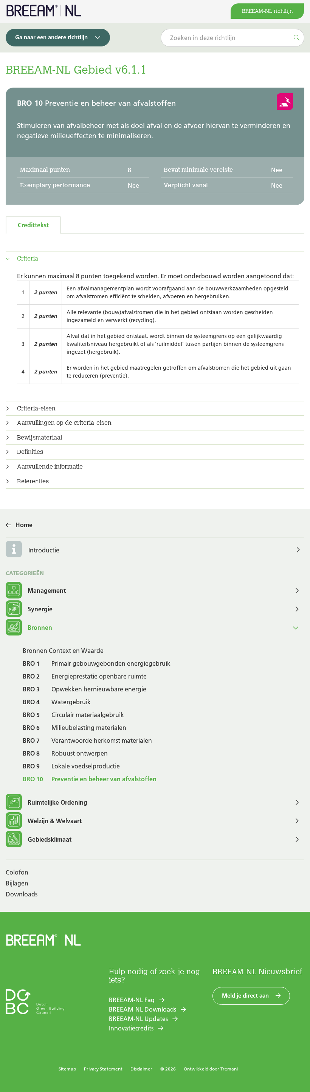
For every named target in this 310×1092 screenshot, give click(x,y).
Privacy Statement (103, 1069)
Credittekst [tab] (33, 225)
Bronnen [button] (40, 627)
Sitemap (67, 1069)
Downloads (21, 894)
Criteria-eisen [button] (36, 408)
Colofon (17, 872)
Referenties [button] (33, 481)
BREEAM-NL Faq (132, 1000)
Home (24, 525)
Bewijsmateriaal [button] (39, 437)
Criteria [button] (27, 258)
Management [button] (47, 590)
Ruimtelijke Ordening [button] (57, 802)
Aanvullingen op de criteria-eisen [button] (64, 423)
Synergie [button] (40, 609)
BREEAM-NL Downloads (142, 1009)
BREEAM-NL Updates (138, 1019)
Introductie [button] (43, 550)
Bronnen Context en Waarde (63, 650)
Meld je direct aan (245, 995)
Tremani (229, 1069)
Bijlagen (17, 883)
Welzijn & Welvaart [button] (55, 821)
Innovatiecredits (131, 1028)
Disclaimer (141, 1069)
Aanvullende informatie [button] (50, 466)
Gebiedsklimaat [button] (49, 839)
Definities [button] (30, 452)
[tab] (155, 258)
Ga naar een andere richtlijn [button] (51, 37)
